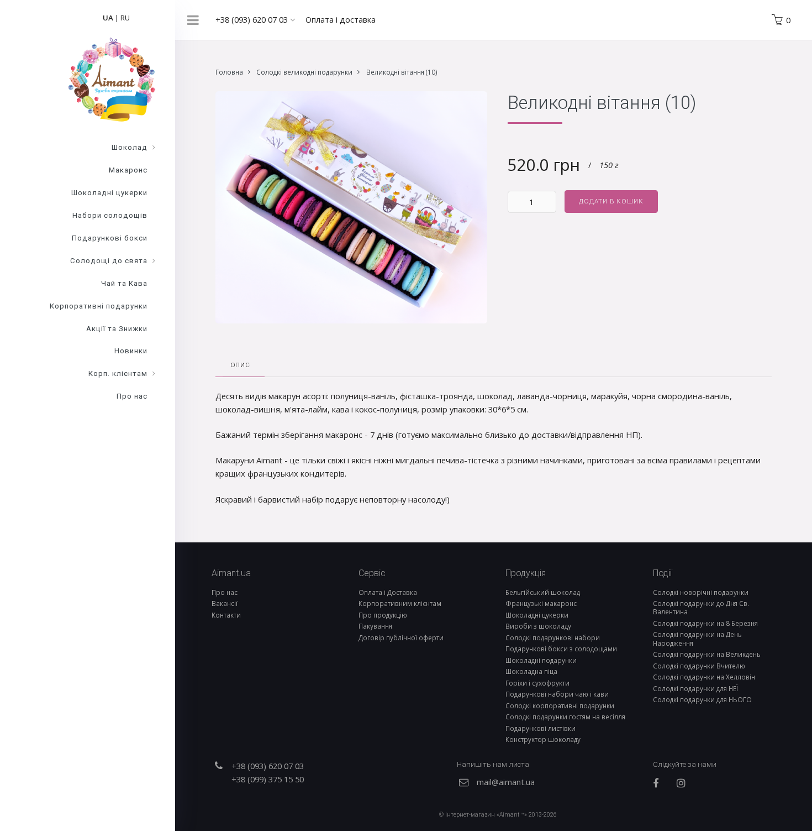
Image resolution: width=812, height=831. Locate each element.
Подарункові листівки (540, 728)
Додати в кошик (611, 201)
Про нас (225, 592)
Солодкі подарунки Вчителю (699, 665)
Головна (229, 71)
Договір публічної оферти (401, 637)
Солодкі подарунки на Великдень (707, 654)
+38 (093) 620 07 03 (252, 19)
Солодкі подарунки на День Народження (697, 638)
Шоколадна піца (531, 671)
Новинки (130, 351)
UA (108, 18)
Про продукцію (382, 614)
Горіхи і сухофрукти (537, 682)
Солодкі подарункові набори (552, 637)
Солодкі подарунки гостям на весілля (565, 716)
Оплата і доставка (340, 19)
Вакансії (225, 603)
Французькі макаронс (541, 603)
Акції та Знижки (116, 329)
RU (125, 18)
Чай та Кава (124, 283)
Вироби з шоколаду (538, 625)
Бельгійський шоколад (542, 592)
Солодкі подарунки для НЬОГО (702, 699)
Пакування (375, 625)
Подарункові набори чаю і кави (557, 693)
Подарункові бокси (109, 238)
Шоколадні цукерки (536, 614)
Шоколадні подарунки (541, 660)
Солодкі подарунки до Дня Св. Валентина (701, 607)
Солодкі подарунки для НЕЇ (695, 688)
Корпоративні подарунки (98, 306)
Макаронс (128, 170)
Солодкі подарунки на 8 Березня (705, 623)
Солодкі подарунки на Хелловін (704, 676)
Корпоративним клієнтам (399, 603)
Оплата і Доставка (387, 592)
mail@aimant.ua (506, 781)
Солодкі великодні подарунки (304, 71)
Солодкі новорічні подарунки (700, 592)
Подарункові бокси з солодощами (561, 648)
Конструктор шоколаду (543, 739)
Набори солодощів (109, 215)
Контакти (226, 614)
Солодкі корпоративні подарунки (559, 705)
